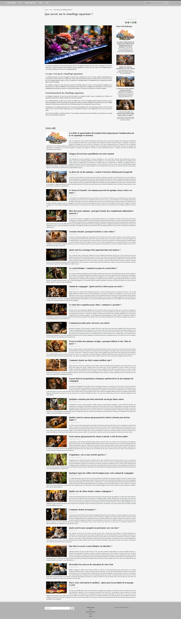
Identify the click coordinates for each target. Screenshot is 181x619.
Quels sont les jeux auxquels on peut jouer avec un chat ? (94, 528)
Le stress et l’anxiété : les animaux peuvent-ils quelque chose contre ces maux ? (125, 113)
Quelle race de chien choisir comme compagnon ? (91, 491)
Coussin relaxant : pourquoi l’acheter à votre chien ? (92, 232)
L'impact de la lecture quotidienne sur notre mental (91, 154)
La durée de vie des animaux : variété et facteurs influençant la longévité (125, 90)
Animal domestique (30, 3)
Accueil (46, 10)
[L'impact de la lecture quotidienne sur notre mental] (125, 60)
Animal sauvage (11, 3)
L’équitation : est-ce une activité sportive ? (87, 455)
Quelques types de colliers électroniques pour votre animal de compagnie (101, 473)
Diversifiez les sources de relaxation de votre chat (91, 564)
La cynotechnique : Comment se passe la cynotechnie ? (93, 268)
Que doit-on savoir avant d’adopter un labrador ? (90, 546)
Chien (40, 3)
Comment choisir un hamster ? (82, 509)
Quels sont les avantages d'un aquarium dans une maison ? (94, 250)
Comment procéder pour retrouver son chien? (89, 323)
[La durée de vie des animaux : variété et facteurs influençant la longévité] (125, 81)
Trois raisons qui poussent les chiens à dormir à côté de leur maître (98, 436)
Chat (20, 3)
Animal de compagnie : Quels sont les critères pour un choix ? (96, 286)
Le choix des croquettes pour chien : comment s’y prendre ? (95, 305)
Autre (47, 3)
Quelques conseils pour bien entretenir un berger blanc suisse (96, 399)
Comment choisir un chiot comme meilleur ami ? (90, 360)
